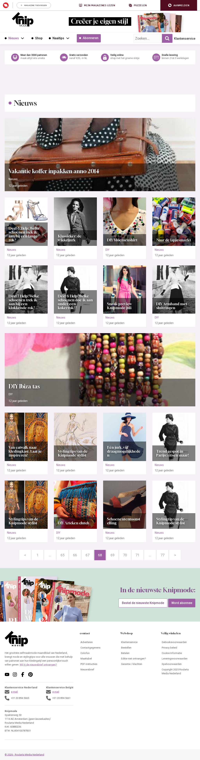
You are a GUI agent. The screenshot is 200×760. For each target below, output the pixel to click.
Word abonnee (181, 603)
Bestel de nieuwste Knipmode (143, 603)
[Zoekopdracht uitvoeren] (167, 38)
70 (125, 555)
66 (75, 555)
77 (162, 555)
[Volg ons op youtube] (7, 674)
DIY (107, 249)
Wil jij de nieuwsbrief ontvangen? (38, 664)
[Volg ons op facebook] (22, 674)
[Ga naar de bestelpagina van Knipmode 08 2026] (148, 24)
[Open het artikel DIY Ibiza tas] (100, 369)
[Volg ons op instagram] (14, 674)
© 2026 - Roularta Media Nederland (24, 754)
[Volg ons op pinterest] (30, 674)
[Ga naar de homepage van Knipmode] (22, 19)
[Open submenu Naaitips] (68, 38)
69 (112, 555)
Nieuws (13, 179)
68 (100, 555)
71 (137, 555)
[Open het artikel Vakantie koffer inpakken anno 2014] (100, 154)
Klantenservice (184, 38)
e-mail (14, 691)
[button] (178, 5)
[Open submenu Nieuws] (22, 38)
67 (87, 555)
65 (62, 555)
